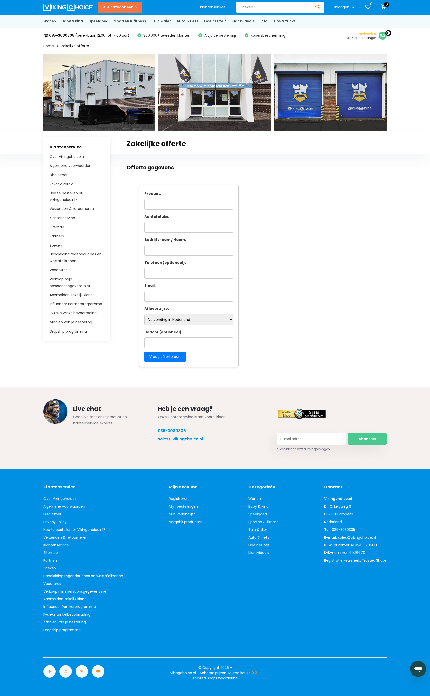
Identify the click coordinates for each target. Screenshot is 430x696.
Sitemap (57, 226)
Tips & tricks (284, 21)
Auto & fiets (187, 21)
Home (48, 45)
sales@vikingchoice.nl (180, 439)
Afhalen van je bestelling (71, 322)
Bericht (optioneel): (163, 332)
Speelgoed (98, 21)
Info (264, 21)
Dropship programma (68, 331)
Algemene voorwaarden (70, 165)
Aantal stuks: (156, 216)
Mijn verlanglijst (182, 514)
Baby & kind (72, 21)
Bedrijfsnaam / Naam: (165, 239)
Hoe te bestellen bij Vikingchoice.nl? (74, 529)
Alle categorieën (118, 7)
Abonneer (367, 438)
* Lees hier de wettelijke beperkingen (303, 449)
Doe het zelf (215, 21)
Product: (152, 193)
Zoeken (56, 245)
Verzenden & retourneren (72, 208)
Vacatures (58, 269)
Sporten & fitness (130, 21)
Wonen (49, 21)
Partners (57, 236)
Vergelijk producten (186, 521)
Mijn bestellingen (183, 506)
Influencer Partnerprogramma (76, 303)
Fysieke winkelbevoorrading (73, 312)
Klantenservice (213, 7)
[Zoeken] (318, 7)
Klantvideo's (243, 21)
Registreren (179, 498)
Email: (150, 285)
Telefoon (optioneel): (165, 262)
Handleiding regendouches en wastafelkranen (83, 575)
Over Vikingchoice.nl (67, 156)
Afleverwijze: (156, 308)
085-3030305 (172, 431)
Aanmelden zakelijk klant (71, 294)
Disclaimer (59, 174)
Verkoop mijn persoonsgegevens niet (75, 591)
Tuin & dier (161, 21)
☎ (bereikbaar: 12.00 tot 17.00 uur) (86, 35)
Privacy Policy (61, 183)
